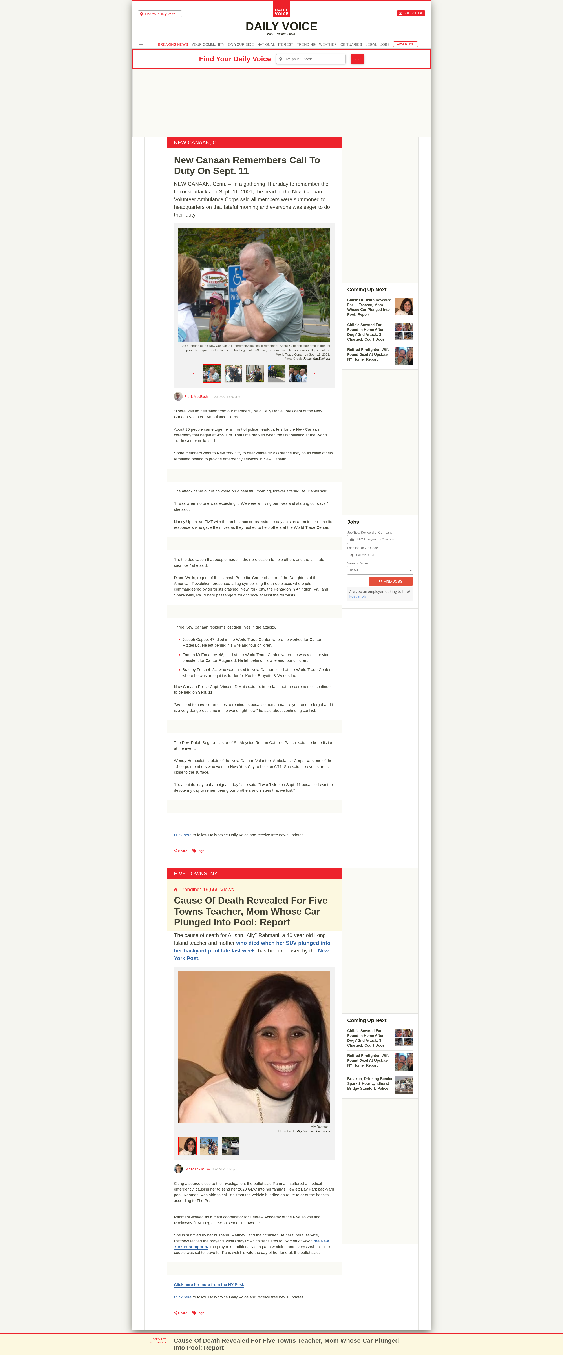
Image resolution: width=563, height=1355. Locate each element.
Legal (371, 44)
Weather (328, 44)
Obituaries (351, 44)
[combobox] (160, 13)
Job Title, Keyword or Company (369, 532)
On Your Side (241, 44)
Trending (306, 44)
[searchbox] (163, 14)
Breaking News (173, 44)
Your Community (208, 44)
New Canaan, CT (197, 143)
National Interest (275, 44)
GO (358, 59)
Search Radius (358, 563)
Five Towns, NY (196, 873)
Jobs (385, 44)
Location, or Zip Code (362, 547)
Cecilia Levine (195, 1169)
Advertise (405, 44)
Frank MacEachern (198, 396)
